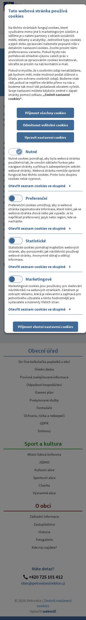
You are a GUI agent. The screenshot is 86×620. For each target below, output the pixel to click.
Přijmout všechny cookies (45, 113)
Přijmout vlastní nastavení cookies (45, 326)
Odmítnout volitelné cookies (45, 125)
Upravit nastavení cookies (45, 137)
